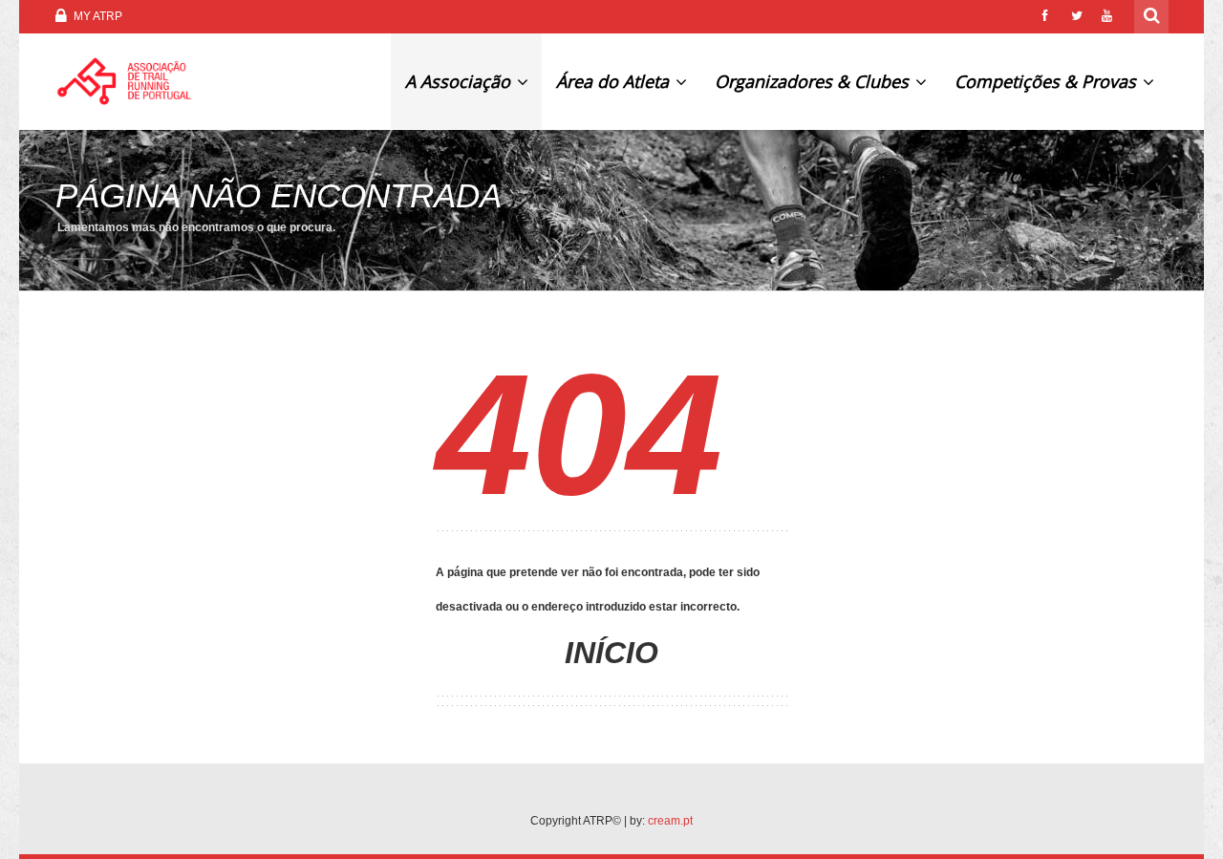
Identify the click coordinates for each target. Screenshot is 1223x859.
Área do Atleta (615, 81)
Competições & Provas (1048, 81)
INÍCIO (611, 652)
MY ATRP (96, 16)
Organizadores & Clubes (814, 81)
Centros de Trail (1075, 176)
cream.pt (670, 820)
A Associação (460, 81)
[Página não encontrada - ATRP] (124, 81)
